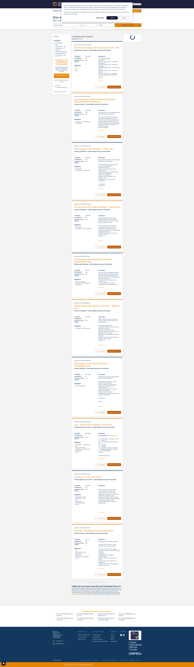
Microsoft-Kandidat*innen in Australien (85, 619)
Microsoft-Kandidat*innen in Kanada (127, 614)
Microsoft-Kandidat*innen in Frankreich (65, 619)
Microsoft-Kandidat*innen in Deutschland (106, 614)
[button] (104, 582)
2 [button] (91, 582)
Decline (124, 17)
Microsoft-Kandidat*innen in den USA (65, 614)
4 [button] (94, 582)
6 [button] (97, 582)
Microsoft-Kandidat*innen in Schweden (127, 619)
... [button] (99, 582)
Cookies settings (100, 17)
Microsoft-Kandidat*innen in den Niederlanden (106, 619)
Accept (112, 17)
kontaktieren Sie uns (77, 594)
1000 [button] (101, 582)
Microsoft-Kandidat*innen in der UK (85, 614)
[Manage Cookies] (4, 663)
